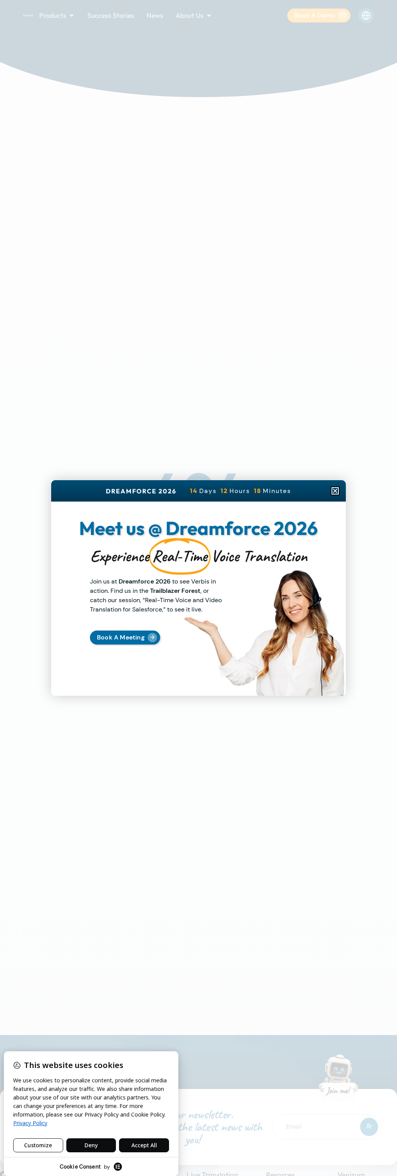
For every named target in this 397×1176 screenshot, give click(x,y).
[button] (335, 491)
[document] (198, 588)
